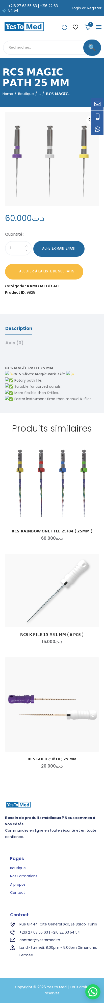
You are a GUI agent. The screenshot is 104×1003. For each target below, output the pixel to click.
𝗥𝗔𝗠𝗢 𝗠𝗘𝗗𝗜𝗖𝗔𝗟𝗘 (44, 286)
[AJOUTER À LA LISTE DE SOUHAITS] (44, 272)
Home (8, 93)
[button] (98, 27)
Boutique (26, 93)
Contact (17, 892)
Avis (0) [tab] (14, 343)
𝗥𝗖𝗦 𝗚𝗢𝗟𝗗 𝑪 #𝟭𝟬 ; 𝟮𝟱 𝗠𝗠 (52, 759)
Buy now (59, 249)
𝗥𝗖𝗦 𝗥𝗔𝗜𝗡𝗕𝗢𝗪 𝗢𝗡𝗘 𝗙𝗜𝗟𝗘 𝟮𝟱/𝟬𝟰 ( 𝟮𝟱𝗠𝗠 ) (52, 531)
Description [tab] (18, 328)
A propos (17, 884)
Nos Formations (23, 876)
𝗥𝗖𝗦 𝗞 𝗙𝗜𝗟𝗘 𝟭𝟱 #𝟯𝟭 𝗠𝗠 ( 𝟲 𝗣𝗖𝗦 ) (52, 635)
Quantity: (52, 235)
